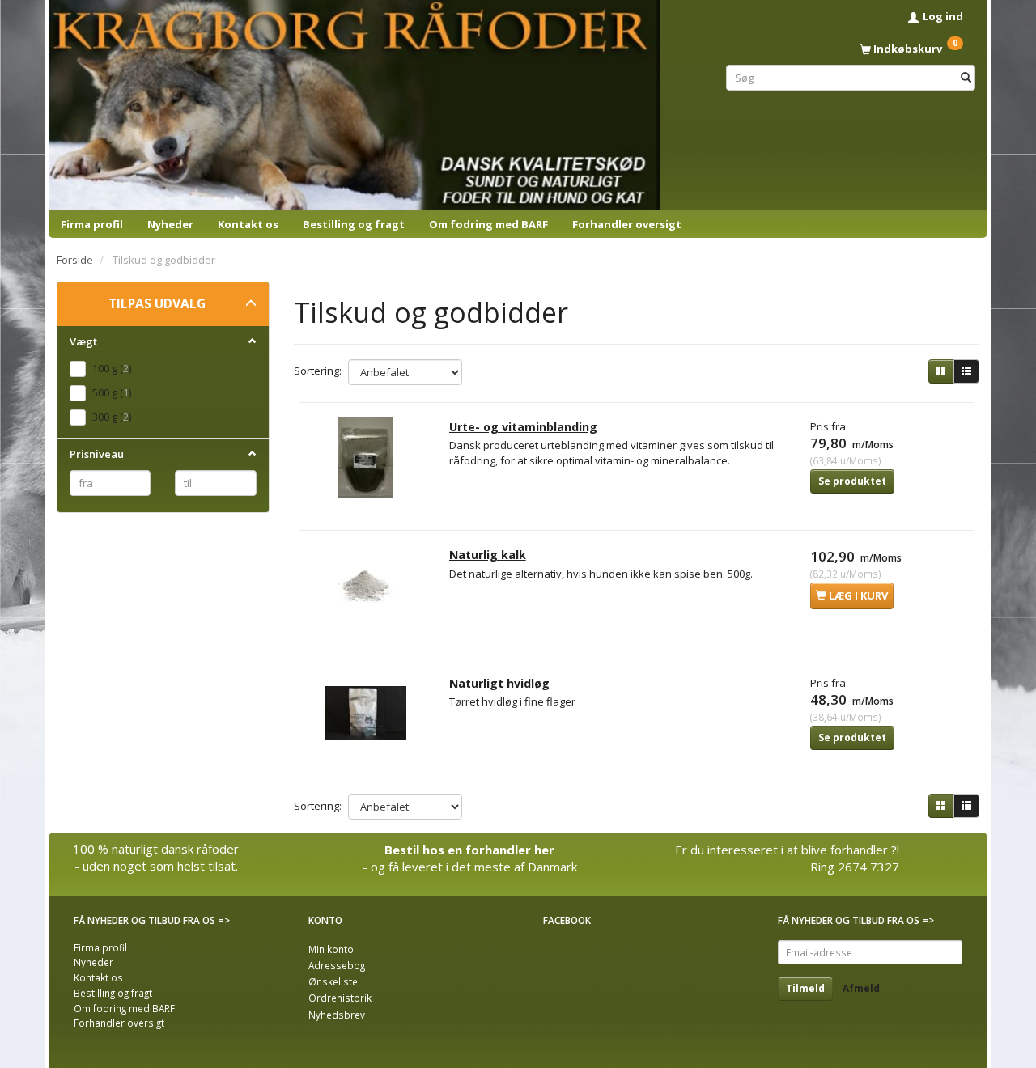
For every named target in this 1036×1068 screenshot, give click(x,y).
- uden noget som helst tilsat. (156, 866)
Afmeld (861, 988)
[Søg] (966, 77)
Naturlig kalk (487, 554)
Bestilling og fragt (354, 224)
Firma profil (92, 224)
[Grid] (941, 371)
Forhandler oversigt (626, 224)
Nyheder (170, 224)
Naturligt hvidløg (499, 683)
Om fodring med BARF (488, 224)
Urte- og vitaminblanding (523, 426)
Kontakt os (248, 224)
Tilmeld (805, 988)
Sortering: (318, 370)
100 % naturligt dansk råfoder (156, 849)
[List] (966, 371)
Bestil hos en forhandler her (469, 849)
